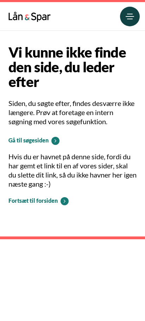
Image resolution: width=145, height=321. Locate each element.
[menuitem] (29, 15)
